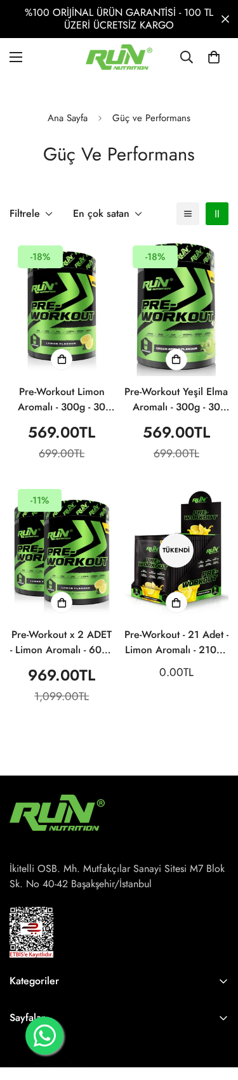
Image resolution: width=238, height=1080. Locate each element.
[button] (213, 57)
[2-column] (217, 213)
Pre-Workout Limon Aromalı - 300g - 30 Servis (61, 399)
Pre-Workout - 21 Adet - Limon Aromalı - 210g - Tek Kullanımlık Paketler (176, 642)
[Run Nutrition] (119, 57)
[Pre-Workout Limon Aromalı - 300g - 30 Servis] (62, 306)
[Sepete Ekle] (61, 359)
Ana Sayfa (68, 118)
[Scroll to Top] (215, 1012)
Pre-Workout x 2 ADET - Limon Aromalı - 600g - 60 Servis (62, 642)
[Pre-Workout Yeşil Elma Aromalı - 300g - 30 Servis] (176, 306)
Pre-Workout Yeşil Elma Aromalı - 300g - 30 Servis (176, 399)
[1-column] (187, 213)
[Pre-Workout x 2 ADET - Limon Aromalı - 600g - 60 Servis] (62, 550)
